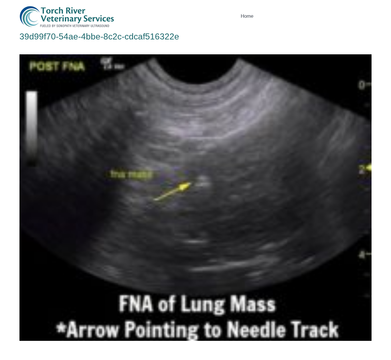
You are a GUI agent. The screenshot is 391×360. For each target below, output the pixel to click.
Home (247, 16)
